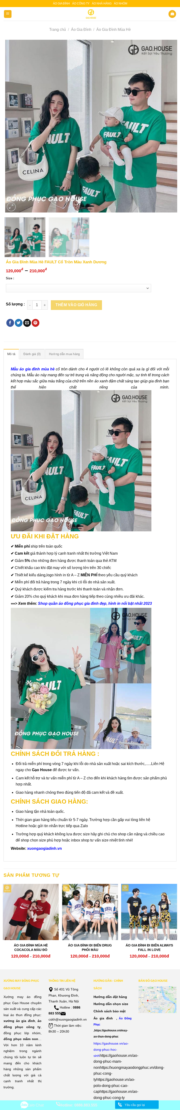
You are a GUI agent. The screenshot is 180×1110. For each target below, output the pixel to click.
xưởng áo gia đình (19, 1021)
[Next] (168, 126)
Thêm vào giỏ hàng (76, 305)
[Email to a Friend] (27, 323)
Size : (10, 278)
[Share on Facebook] (10, 323)
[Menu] (8, 14)
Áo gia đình (61, 3)
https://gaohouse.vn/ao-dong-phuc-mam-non (116, 1062)
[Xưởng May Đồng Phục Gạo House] (90, 14)
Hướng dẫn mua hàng (64, 354)
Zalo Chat (35, 1105)
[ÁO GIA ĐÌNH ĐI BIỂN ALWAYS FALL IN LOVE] (149, 912)
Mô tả (11, 354)
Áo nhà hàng (102, 3)
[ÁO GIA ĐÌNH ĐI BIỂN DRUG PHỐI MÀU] (90, 912)
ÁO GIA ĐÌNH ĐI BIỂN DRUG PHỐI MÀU (90, 947)
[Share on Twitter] (18, 323)
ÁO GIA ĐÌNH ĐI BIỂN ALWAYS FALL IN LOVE (149, 947)
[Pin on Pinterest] (35, 323)
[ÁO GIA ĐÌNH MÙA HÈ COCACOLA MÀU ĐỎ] (31, 912)
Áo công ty (81, 3)
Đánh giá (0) (32, 354)
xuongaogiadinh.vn (44, 848)
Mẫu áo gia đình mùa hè (33, 369)
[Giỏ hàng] (172, 14)
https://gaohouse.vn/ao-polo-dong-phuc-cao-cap (114, 1086)
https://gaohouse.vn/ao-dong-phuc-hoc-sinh (111, 1049)
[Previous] (14, 126)
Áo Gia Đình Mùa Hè (113, 30)
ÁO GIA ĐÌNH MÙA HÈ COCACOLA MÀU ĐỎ (31, 947)
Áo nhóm (120, 3)
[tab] (11, 354)
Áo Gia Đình (81, 30)
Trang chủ (57, 30)
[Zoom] (11, 207)
